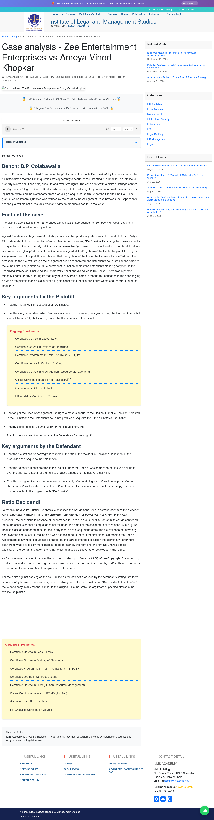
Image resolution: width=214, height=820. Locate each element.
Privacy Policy (30, 779)
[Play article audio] (8, 129)
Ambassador (156, 14)
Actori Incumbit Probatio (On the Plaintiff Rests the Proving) (176, 77)
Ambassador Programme (80, 774)
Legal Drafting (155, 134)
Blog (14, 36)
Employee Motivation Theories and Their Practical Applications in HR (172, 54)
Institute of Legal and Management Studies (102, 21)
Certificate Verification (91, 14)
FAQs (69, 763)
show (135, 141)
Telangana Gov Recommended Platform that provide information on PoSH (71, 108)
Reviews (112, 14)
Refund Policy (30, 769)
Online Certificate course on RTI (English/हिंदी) (43, 380)
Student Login (174, 14)
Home (54, 14)
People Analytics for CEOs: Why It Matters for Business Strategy (175, 176)
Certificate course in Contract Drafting (38, 363)
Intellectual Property (158, 119)
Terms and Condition (33, 774)
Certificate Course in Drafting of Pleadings (41, 347)
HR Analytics (154, 104)
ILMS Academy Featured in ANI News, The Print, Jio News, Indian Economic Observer (71, 99)
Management (154, 114)
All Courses (68, 14)
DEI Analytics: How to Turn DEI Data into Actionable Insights (177, 165)
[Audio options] (136, 129)
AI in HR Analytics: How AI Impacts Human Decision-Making (177, 187)
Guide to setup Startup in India (34, 388)
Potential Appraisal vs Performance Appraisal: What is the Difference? (176, 66)
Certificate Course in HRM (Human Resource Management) (52, 371)
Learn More (188, 3)
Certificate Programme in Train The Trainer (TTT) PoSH (49, 355)
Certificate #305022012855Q (76, 25)
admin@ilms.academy (176, 780)
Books (124, 14)
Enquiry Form (119, 763)
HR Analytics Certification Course (36, 396)
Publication (73, 769)
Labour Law (153, 124)
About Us (26, 763)
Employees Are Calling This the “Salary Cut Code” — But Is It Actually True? (177, 211)
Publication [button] (138, 14)
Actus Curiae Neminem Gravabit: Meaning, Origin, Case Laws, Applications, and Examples (178, 198)
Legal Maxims (155, 109)
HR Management (156, 139)
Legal (150, 144)
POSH (150, 129)
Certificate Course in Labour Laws (36, 338)
